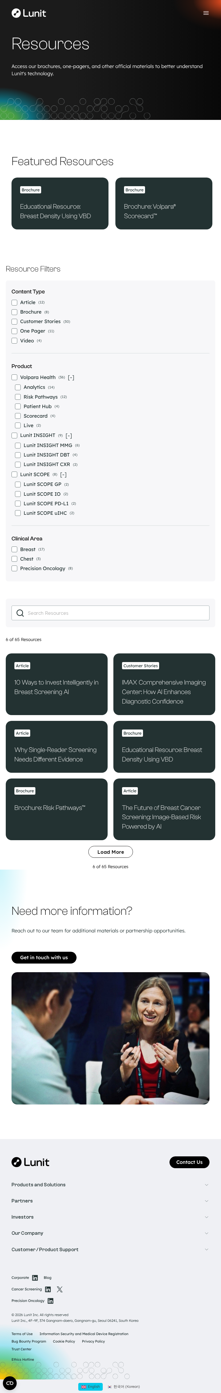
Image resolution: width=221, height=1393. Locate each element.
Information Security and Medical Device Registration (83, 1334)
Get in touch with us (44, 958)
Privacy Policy (93, 1341)
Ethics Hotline (23, 1359)
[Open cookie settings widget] (10, 1383)
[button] (110, 1185)
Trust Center (22, 1349)
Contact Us (189, 1162)
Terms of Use (22, 1334)
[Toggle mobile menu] (206, 13)
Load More (110, 852)
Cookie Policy (64, 1341)
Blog (48, 1277)
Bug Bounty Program (29, 1341)
